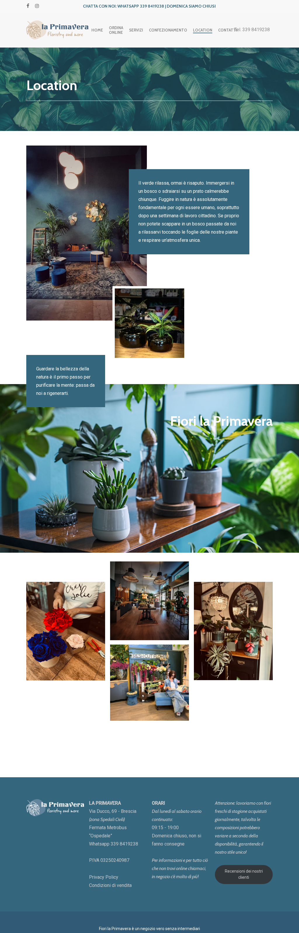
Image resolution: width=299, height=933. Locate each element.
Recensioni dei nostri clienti (244, 874)
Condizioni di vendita (110, 885)
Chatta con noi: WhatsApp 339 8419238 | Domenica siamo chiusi (149, 6)
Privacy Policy (103, 877)
